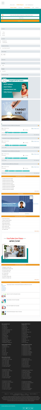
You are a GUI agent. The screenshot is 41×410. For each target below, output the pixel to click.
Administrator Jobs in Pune (27, 359)
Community (20, 7)
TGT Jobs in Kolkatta (26, 373)
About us (6, 393)
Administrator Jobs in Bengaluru (28, 382)
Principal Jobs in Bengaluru (27, 381)
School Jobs (5, 325)
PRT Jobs (4, 350)
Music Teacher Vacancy (6, 221)
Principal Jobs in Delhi (6, 358)
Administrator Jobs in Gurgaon (8, 382)
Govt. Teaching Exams (29, 4)
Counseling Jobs (5, 336)
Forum (28, 394)
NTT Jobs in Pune (26, 364)
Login (33, 7)
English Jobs (25, 333)
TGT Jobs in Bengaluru (26, 384)
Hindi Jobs (24, 341)
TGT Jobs (4, 349)
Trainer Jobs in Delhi (6, 366)
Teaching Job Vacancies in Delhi (7, 178)
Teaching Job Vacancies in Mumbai (8, 189)
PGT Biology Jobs (5, 274)
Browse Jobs (12, 4)
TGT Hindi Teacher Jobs (6, 271)
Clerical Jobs (5, 354)
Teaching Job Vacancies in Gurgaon (8, 181)
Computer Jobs (25, 337)
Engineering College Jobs (7, 340)
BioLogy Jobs (25, 328)
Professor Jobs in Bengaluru (27, 388)
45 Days (3, 35)
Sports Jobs (5, 334)
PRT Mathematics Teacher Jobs (7, 268)
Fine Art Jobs (25, 330)
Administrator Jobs (6, 346)
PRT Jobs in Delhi (6, 362)
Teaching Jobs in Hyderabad (27, 352)
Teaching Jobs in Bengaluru (27, 351)
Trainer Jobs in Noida (6, 377)
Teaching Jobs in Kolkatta (27, 349)
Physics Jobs (25, 326)
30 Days (3, 33)
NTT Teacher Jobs (5, 273)
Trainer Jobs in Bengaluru (27, 389)
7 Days (3, 32)
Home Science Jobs (26, 340)
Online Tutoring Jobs (6, 330)
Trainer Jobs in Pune (26, 366)
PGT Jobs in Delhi (6, 360)
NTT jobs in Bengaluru (26, 387)
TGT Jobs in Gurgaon (6, 384)
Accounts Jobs (25, 335)
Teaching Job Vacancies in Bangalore (8, 184)
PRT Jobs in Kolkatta (26, 374)
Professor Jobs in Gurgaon (7, 387)
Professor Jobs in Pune (26, 365)
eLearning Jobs (5, 333)
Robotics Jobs (5, 337)
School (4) (3, 71)
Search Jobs (20, 20)
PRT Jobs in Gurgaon (6, 385)
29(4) (3, 65)
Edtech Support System (18, 393)
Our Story (11, 393)
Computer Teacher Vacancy (6, 220)
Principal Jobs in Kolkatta (27, 372)
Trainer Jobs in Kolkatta (27, 378)
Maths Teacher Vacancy (6, 227)
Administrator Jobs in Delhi (7, 359)
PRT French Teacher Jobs (6, 270)
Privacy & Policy (15, 394)
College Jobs (5, 326)
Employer (37, 7)
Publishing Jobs (5, 335)
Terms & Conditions (33, 393)
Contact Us (22, 394)
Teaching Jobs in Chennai (27, 354)
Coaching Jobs (5, 327)
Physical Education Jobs (27, 336)
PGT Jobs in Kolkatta (26, 371)
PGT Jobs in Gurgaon (6, 383)
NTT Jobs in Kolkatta (26, 375)
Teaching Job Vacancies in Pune (7, 183)
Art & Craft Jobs (25, 342)
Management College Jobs (7, 342)
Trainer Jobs (5, 353)
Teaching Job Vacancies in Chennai (8, 187)
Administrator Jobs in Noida (7, 370)
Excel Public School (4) (6, 48)
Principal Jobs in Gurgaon (7, 380)
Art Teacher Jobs (5, 229)
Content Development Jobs (7, 329)
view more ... (37, 191)
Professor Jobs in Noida (7, 376)
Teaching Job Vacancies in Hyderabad (8, 186)
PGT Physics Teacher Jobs (6, 276)
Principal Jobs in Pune (26, 358)
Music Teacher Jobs (26, 329)
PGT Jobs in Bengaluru (26, 383)
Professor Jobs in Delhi (7, 365)
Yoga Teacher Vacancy (6, 218)
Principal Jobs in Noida (6, 369)
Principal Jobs (5, 345)
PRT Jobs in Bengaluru (26, 386)
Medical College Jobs (6, 341)
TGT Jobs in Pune (26, 362)
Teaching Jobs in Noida (26, 346)
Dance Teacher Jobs (5, 226)
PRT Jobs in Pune (26, 363)
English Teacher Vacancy (6, 224)
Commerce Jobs (25, 334)
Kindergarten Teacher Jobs (6, 267)
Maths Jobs (25, 325)
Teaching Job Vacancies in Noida (7, 180)
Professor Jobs (5, 352)
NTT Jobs (4, 351)
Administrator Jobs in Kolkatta (28, 370)
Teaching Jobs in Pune (26, 350)
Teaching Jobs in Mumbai (27, 353)
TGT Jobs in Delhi (6, 361)
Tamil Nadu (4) (4, 42)
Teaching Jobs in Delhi (26, 345)
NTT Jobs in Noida (6, 375)
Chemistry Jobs (25, 327)
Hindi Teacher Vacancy (6, 223)
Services (26, 393)
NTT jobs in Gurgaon (6, 386)
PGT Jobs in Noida (6, 371)
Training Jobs (5, 328)
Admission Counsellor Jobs (6, 277)
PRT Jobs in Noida (6, 374)
